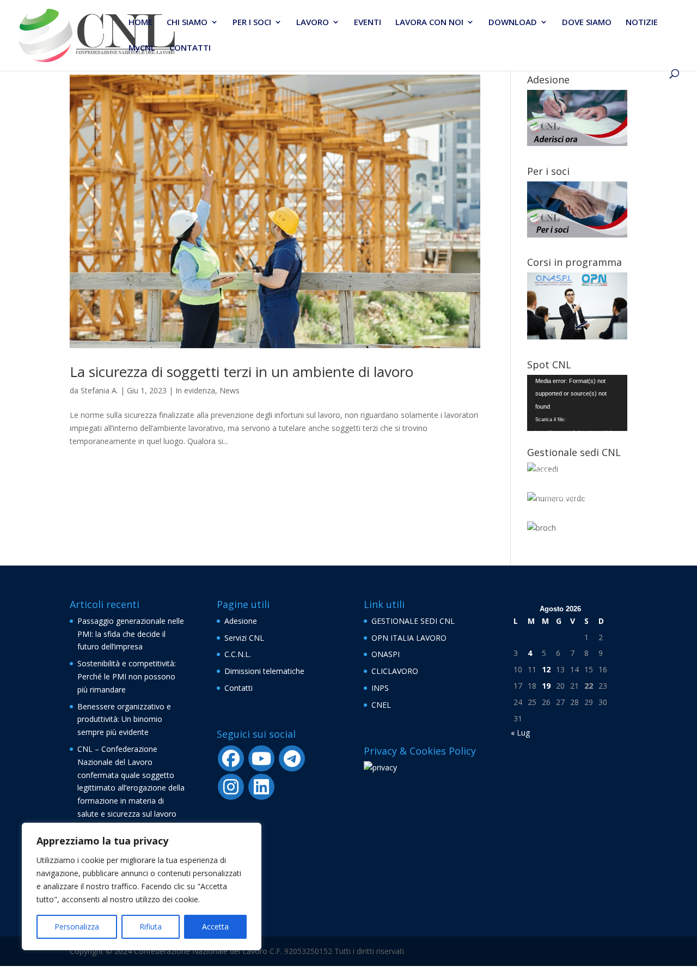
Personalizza (76, 926)
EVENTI (367, 22)
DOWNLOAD (512, 22)
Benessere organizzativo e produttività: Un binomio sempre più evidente (124, 719)
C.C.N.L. (237, 654)
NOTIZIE (642, 22)
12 (546, 669)
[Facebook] (231, 758)
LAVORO (312, 22)
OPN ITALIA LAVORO (409, 638)
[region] (141, 886)
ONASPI (385, 654)
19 (546, 686)
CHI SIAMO (187, 22)
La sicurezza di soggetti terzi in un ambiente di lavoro (241, 371)
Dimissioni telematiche (264, 671)
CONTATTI (190, 48)
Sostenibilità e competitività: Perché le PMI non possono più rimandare (126, 676)
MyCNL (142, 48)
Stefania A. (99, 390)
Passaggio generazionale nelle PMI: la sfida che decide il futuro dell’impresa (130, 634)
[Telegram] (292, 758)
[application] (577, 403)
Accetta (215, 926)
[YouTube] (261, 758)
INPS (380, 688)
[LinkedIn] (261, 787)
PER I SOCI (252, 22)
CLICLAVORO (394, 671)
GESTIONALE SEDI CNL (413, 621)
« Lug (520, 732)
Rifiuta (150, 926)
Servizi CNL (244, 638)
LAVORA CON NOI (429, 22)
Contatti (238, 688)
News (229, 390)
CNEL (381, 705)
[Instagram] (231, 787)
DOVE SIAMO (587, 22)
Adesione (240, 621)
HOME (140, 22)
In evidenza (195, 390)
